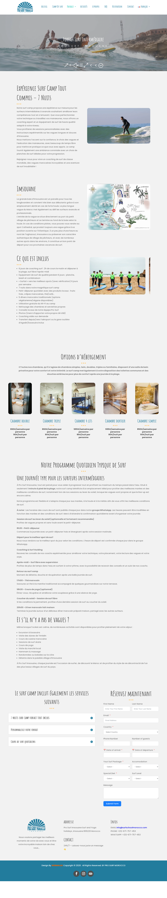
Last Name (137, 703)
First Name (108, 703)
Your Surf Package (112, 761)
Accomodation (139, 761)
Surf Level (136, 773)
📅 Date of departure (142, 750)
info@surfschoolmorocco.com (132, 827)
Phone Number (110, 738)
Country (107, 727)
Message (107, 785)
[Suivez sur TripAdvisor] (91, 874)
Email (106, 715)
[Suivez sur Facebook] (76, 874)
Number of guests (141, 738)
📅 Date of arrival (111, 750)
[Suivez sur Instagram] (83, 874)
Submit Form (112, 803)
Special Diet (109, 773)
